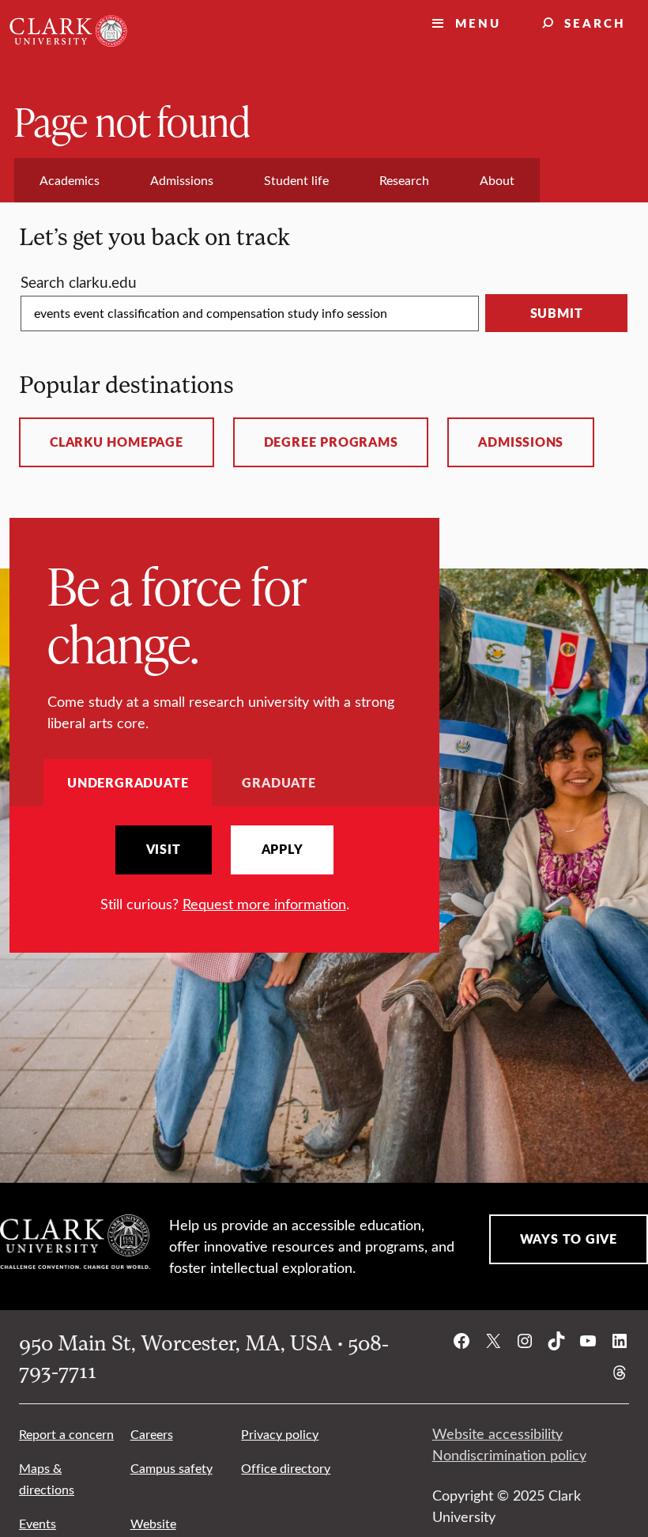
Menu (478, 22)
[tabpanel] (224, 870)
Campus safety (171, 1468)
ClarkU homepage (116, 442)
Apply (282, 849)
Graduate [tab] (278, 782)
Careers (151, 1434)
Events (37, 1523)
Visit (163, 849)
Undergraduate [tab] (127, 782)
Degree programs (331, 442)
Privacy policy (279, 1434)
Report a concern (66, 1434)
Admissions (520, 442)
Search (595, 22)
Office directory (285, 1468)
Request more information (264, 903)
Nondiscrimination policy (509, 1454)
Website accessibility (497, 1433)
